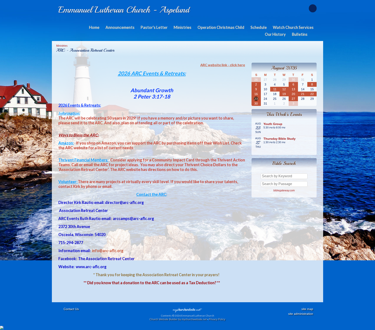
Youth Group (272, 124)
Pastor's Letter (154, 27)
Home (94, 27)
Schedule (258, 27)
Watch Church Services (293, 27)
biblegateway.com (284, 190)
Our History (275, 34)
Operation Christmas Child (220, 27)
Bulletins (300, 34)
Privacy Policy (217, 319)
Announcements (120, 27)
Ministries (182, 27)
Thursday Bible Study (279, 138)
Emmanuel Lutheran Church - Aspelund (123, 9)
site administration (300, 313)
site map (307, 309)
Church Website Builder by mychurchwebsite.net (178, 319)
